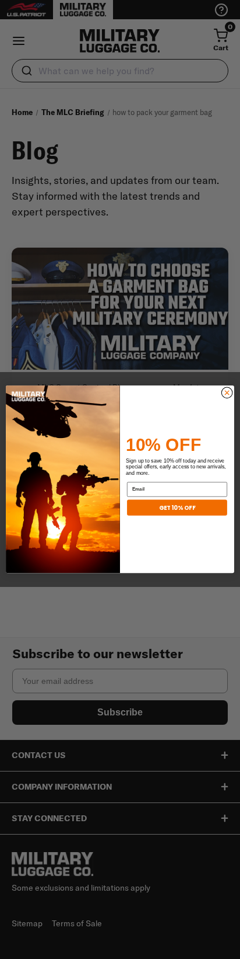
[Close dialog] (227, 393)
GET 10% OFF (177, 507)
